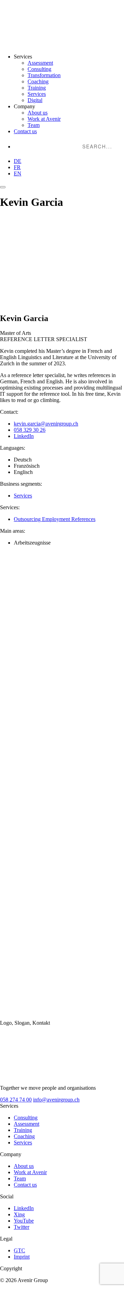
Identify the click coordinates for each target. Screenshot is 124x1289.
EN (17, 173)
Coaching (38, 81)
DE (17, 161)
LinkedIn (24, 436)
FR (17, 167)
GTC (19, 1250)
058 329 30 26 (29, 430)
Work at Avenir (44, 119)
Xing (19, 1214)
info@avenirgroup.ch (56, 1100)
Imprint (22, 1257)
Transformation (44, 75)
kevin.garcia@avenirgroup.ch (46, 424)
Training (37, 88)
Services (37, 94)
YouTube (24, 1221)
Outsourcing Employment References (54, 519)
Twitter (21, 1227)
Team (34, 125)
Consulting (39, 69)
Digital (35, 100)
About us (38, 113)
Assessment (40, 63)
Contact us (25, 131)
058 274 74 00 (16, 1100)
